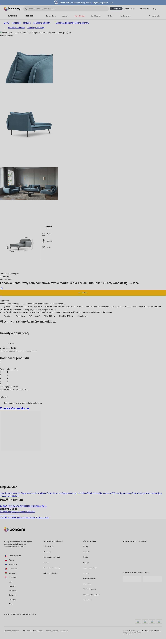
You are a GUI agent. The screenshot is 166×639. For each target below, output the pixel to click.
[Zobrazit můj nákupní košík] (160, 8)
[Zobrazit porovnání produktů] (154, 8)
